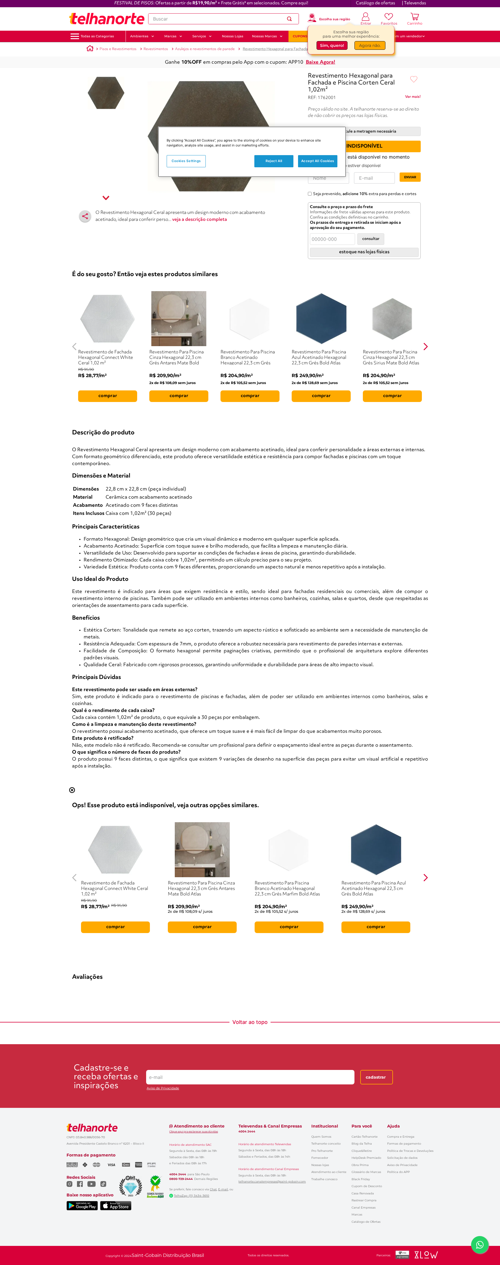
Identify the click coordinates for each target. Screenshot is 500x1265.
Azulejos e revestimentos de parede (205, 49)
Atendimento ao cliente (328, 1172)
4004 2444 (177, 1174)
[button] (97, 36)
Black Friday (361, 1179)
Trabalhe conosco (324, 1179)
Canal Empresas (364, 1207)
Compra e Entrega (400, 1137)
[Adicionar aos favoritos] (414, 80)
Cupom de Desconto (367, 1186)
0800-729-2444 (181, 1179)
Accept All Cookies (317, 161)
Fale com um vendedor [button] (403, 36)
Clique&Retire (362, 1151)
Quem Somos (321, 1137)
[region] (252, 151)
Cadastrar (376, 1077)
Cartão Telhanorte (365, 1137)
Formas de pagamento (404, 1143)
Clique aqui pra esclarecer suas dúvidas (193, 1131)
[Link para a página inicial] (90, 49)
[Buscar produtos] (290, 19)
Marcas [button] (170, 36)
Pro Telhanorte (322, 1151)
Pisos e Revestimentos (118, 49)
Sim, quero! (332, 46)
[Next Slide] (425, 346)
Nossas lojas (320, 1165)
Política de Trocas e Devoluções (410, 1151)
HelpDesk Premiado (366, 1158)
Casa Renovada (363, 1193)
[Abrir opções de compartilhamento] (85, 216)
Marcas (357, 1214)
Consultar (370, 239)
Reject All (274, 161)
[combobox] (223, 18)
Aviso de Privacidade (163, 1088)
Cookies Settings (186, 161)
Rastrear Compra (364, 1200)
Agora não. (370, 46)
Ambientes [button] (139, 36)
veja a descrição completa (199, 219)
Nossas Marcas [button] (264, 36)
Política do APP (398, 1172)
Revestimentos (156, 49)
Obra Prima (360, 1165)
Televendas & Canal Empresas (270, 1126)
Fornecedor (319, 1158)
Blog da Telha (362, 1143)
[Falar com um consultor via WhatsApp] (479, 1244)
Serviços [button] (199, 36)
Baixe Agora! (320, 62)
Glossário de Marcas (366, 1172)
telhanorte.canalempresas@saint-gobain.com (272, 1181)
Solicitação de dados (402, 1158)
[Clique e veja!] (413, 98)
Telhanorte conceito (326, 1143)
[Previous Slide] (74, 346)
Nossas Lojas (232, 36)
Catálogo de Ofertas (366, 1222)
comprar (107, 396)
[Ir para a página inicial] (106, 18)
